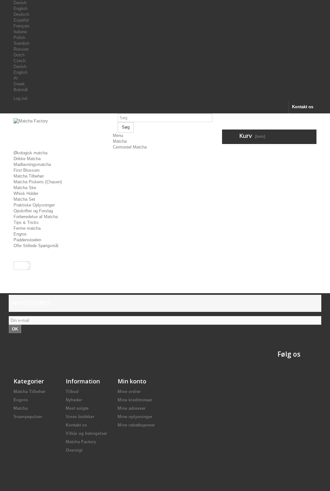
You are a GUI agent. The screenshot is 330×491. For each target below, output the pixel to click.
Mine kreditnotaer (135, 400)
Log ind (20, 98)
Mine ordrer (129, 391)
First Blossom (27, 170)
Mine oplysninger (135, 416)
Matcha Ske (25, 187)
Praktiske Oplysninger (34, 205)
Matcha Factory (81, 441)
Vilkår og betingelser (86, 433)
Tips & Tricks (26, 222)
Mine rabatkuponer (136, 425)
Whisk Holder (26, 193)
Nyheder (74, 400)
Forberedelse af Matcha (36, 216)
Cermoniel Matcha (130, 147)
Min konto (132, 381)
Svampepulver (28, 416)
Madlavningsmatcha (32, 164)
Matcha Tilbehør (29, 176)
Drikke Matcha (27, 158)
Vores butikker (80, 416)
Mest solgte (77, 408)
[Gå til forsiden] (20, 266)
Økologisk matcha (30, 152)
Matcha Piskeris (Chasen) (38, 181)
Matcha (120, 141)
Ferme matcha (27, 228)
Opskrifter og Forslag (33, 210)
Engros (20, 234)
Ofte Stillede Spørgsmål (36, 245)
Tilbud (72, 391)
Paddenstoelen (27, 239)
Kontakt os (302, 106)
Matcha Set (24, 199)
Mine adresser (132, 408)
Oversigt (74, 450)
